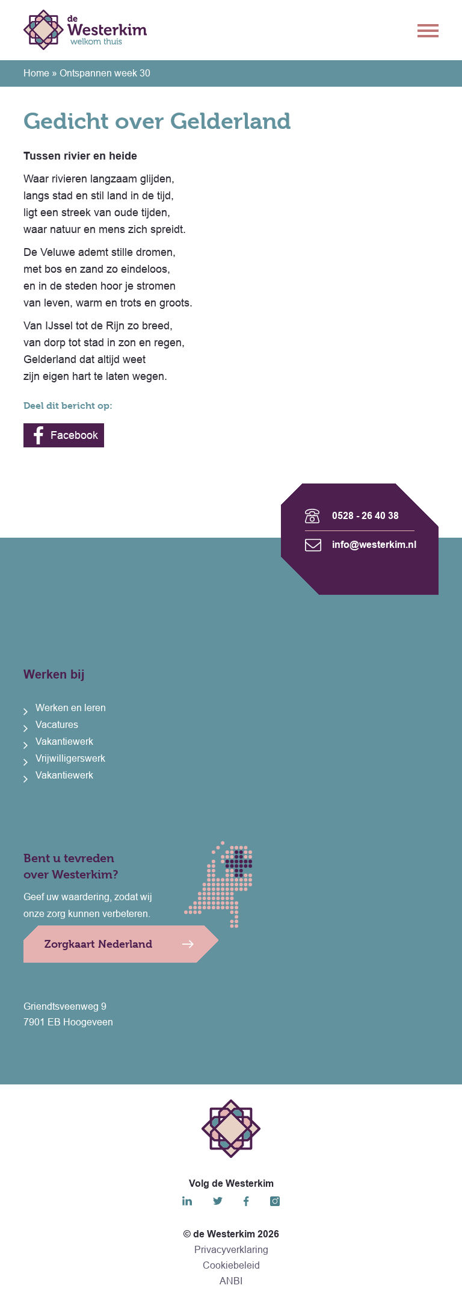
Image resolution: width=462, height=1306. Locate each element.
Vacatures (56, 725)
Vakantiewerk (64, 741)
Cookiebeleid (231, 1265)
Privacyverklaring (231, 1250)
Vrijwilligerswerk (70, 758)
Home (36, 73)
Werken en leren (70, 708)
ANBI (231, 1281)
